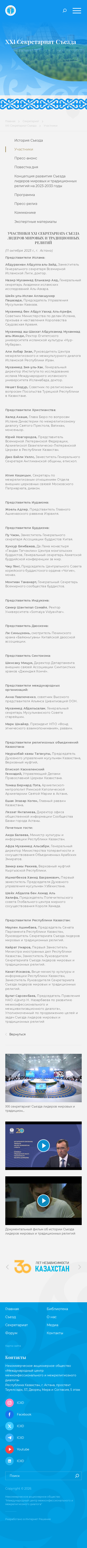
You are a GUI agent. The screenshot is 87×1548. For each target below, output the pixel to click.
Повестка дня (26, 167)
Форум (11, 1333)
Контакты (55, 1333)
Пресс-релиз (25, 204)
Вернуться (17, 1034)
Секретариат (31, 121)
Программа (24, 195)
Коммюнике (25, 213)
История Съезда (28, 140)
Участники (23, 149)
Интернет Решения (38, 1519)
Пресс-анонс (25, 158)
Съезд (10, 1317)
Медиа (52, 1325)
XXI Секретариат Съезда (21, 125)
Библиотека (57, 1309)
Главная (10, 121)
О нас (52, 1317)
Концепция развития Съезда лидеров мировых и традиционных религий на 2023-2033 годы (45, 181)
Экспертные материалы (35, 222)
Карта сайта (13, 1345)
